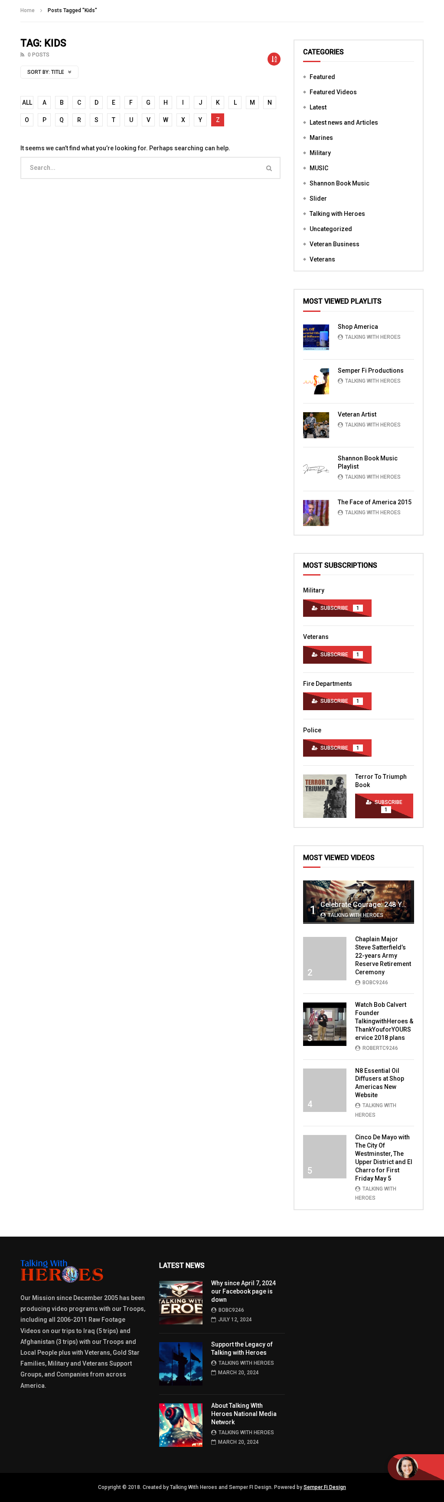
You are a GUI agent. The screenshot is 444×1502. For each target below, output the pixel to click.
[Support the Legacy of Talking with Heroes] (180, 1364)
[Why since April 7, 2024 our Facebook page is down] (180, 1302)
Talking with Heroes (337, 213)
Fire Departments (327, 683)
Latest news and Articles (344, 122)
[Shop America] (316, 337)
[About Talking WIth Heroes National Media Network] (180, 1425)
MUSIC (319, 168)
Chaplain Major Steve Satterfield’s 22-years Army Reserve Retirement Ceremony (383, 956)
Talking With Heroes (373, 337)
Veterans (322, 259)
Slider (318, 198)
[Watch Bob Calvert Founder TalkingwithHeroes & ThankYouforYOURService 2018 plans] (324, 1024)
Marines (321, 137)
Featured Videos (333, 92)
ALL (27, 102)
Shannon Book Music (339, 183)
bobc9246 (375, 982)
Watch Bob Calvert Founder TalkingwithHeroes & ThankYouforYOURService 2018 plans (384, 1021)
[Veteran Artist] (316, 425)
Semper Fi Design (325, 1487)
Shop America (358, 326)
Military (320, 152)
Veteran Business (334, 244)
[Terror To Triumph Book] (324, 796)
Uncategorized (331, 228)
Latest (318, 107)
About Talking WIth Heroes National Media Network (244, 1414)
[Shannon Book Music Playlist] (316, 469)
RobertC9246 (380, 1048)
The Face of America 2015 (374, 502)
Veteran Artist (357, 414)
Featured (322, 76)
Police (312, 730)
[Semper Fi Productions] (316, 381)
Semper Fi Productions (371, 370)
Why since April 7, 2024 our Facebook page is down (243, 1291)
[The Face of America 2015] (316, 513)
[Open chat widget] (416, 1467)
